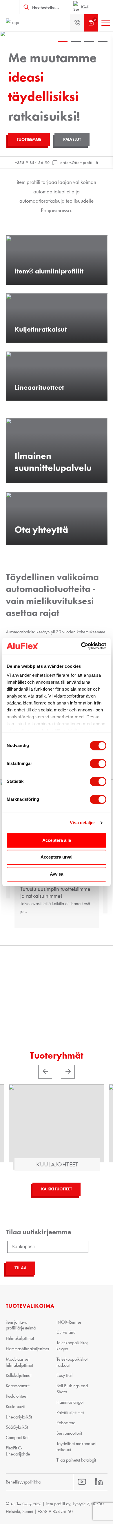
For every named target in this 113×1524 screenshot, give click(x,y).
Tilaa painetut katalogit (76, 1460)
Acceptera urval (56, 857)
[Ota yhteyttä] (77, 23)
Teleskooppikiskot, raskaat (73, 1362)
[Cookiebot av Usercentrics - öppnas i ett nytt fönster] (81, 646)
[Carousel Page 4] (102, 48)
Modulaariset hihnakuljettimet (19, 1362)
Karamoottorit (17, 1386)
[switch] (98, 763)
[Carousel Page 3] (89, 48)
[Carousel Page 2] (76, 48)
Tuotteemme (29, 139)
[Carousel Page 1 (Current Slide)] (63, 48)
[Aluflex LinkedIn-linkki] (98, 1481)
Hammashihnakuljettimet (27, 1349)
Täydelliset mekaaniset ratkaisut (76, 1446)
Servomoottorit (69, 1433)
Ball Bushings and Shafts (72, 1389)
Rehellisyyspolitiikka (23, 1482)
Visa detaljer (82, 822)
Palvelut (72, 139)
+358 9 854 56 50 (32, 162)
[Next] (68, 1072)
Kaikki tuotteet (56, 1189)
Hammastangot (70, 1402)
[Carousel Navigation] (56, 1072)
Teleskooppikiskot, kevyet (73, 1346)
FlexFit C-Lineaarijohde (18, 1451)
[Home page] (26, 23)
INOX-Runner (69, 1322)
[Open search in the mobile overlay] (44, 7)
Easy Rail (64, 1375)
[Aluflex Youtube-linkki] (81, 1481)
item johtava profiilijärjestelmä (21, 1325)
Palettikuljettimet (70, 1413)
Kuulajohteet (16, 1396)
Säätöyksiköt (17, 1427)
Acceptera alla (56, 840)
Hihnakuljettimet (20, 1338)
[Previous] (45, 1072)
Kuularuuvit (15, 1406)
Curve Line (66, 1332)
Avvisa (56, 874)
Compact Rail (17, 1437)
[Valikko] (105, 23)
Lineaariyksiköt (19, 1417)
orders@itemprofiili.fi (79, 162)
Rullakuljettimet (18, 1375)
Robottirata (66, 1423)
